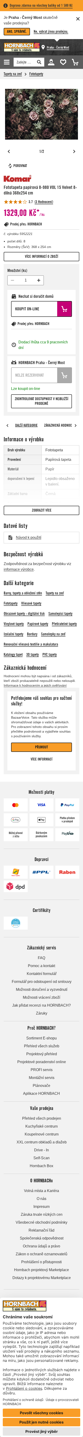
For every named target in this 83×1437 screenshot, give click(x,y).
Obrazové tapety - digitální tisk (24, 613)
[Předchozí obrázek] (9, 151)
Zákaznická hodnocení (60, 425)
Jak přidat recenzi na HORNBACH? (41, 1005)
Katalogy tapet (13, 654)
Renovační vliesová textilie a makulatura (31, 644)
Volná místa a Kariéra (41, 1191)
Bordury (32, 634)
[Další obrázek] (74, 151)
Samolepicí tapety (60, 613)
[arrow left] (7, 425)
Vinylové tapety (14, 624)
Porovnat (20, 166)
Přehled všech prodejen (41, 1118)
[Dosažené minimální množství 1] (12, 280)
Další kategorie (26, 425)
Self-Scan (41, 1158)
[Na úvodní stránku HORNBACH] (22, 47)
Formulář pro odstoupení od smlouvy (41, 982)
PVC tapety (49, 654)
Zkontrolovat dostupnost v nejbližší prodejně (41, 401)
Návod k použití (28, 537)
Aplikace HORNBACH (41, 1093)
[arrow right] (75, 425)
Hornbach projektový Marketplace (41, 1270)
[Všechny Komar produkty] (17, 178)
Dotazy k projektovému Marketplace (41, 1278)
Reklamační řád (41, 1230)
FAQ (41, 958)
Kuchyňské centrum (41, 1126)
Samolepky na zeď (53, 634)
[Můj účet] (51, 61)
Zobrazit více (41, 510)
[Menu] (7, 62)
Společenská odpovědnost (41, 1238)
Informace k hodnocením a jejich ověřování (35, 685)
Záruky (41, 1013)
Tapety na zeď (13, 74)
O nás (41, 1199)
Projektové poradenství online (41, 1062)
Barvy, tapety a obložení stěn (23, 593)
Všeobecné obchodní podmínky (41, 1222)
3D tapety (32, 654)
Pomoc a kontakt (41, 966)
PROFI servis (42, 1070)
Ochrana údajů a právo (41, 1246)
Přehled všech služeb (41, 1046)
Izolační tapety (13, 634)
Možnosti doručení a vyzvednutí (41, 989)
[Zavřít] (78, 19)
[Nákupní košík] (73, 61)
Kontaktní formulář (41, 974)
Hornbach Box (41, 1166)
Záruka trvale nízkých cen (41, 1214)
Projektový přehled (41, 1054)
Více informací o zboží (41, 256)
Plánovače (41, 1086)
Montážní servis (41, 1078)
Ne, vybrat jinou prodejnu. (51, 31)
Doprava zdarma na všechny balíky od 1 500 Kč (41, 5)
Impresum (41, 1207)
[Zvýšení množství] (39, 280)
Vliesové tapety (31, 603)
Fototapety (36, 74)
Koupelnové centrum (42, 1134)
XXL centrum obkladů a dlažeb (42, 1142)
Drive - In (41, 1150)
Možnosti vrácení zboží (41, 997)
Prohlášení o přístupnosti (41, 1262)
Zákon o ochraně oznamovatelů (41, 1254)
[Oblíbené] (62, 61)
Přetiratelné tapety (64, 624)
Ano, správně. (17, 31)
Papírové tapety (37, 624)
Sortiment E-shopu (41, 1038)
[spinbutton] (25, 280)
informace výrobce (19, 569)
